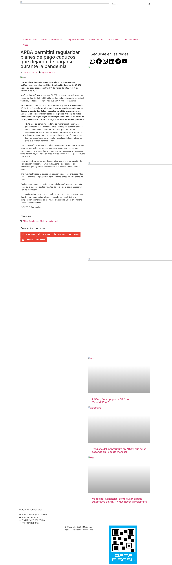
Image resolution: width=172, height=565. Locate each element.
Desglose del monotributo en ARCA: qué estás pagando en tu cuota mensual (119, 450)
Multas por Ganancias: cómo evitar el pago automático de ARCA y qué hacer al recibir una (119, 500)
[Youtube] (125, 61)
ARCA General (113, 39)
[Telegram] (118, 61)
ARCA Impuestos (132, 39)
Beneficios (33, 221)
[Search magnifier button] (149, 4)
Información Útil (50, 221)
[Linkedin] (112, 61)
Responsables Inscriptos (52, 39)
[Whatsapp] (92, 61)
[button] (28, 234)
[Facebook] (99, 61)
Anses (25, 45)
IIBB (40, 221)
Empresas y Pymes (76, 39)
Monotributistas (30, 39)
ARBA (25, 221)
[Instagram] (105, 61)
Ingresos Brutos (96, 39)
